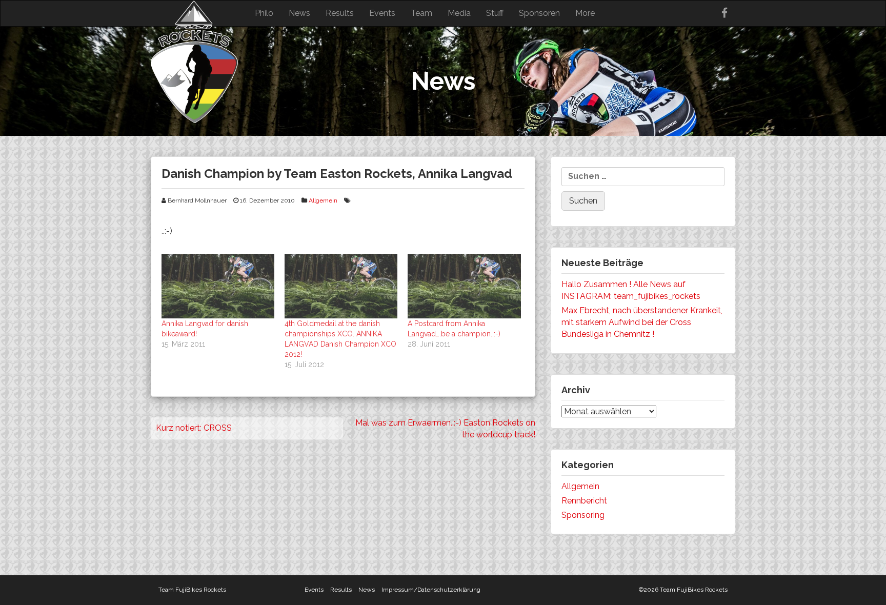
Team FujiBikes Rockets (192, 589)
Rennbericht (584, 501)
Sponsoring (583, 515)
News (299, 13)
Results (340, 13)
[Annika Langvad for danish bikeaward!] (218, 286)
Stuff (495, 13)
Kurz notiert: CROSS (194, 428)
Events (382, 13)
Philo (264, 13)
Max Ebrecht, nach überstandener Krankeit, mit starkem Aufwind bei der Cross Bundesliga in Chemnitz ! (641, 322)
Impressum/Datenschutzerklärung (430, 589)
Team (421, 13)
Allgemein (323, 200)
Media (459, 13)
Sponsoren (539, 13)
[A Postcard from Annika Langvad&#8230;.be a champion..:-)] (464, 286)
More (585, 13)
